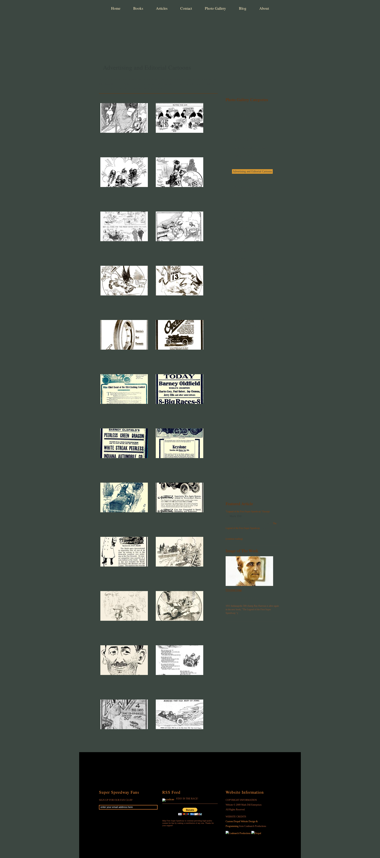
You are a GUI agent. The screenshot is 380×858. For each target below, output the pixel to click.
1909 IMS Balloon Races (247, 218)
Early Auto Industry (244, 139)
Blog (242, 8)
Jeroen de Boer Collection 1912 (250, 413)
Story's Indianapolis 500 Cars (249, 445)
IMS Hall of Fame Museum (248, 302)
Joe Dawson (239, 258)
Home (115, 8)
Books (138, 8)
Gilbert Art (239, 287)
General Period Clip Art (246, 155)
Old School (239, 469)
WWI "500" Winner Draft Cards (251, 266)
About (264, 8)
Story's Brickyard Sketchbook (249, 477)
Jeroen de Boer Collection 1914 (250, 429)
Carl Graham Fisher (244, 294)
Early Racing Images (244, 358)
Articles (161, 8)
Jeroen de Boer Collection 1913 (250, 421)
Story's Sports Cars (243, 453)
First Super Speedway (160, 22)
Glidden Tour (240, 366)
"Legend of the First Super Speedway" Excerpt (248, 511)
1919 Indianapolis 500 (245, 250)
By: (228, 516)
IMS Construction (243, 187)
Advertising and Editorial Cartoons (252, 171)
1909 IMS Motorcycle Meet (248, 226)
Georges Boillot (241, 437)
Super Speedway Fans (119, 792)
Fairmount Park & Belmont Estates (252, 382)
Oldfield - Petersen (243, 123)
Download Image (234, 589)
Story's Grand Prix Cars (246, 461)
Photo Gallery (215, 8)
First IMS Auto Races (245, 203)
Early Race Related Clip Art (248, 163)
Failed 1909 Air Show (245, 211)
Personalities (240, 350)
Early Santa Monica (244, 389)
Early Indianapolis (243, 179)
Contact (186, 8)
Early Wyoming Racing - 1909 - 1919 (254, 342)
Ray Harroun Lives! (243, 598)
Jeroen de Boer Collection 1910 (250, 405)
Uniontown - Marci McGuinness (251, 147)
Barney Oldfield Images (246, 116)
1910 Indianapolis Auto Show (249, 234)
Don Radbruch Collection (247, 397)
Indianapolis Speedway (245, 195)
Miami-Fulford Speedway (247, 326)
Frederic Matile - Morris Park (249, 318)
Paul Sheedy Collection (246, 334)
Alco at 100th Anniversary (247, 310)
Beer (235, 131)
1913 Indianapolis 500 (245, 242)
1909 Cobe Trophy (243, 374)
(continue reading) (234, 538)
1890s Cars (239, 108)
